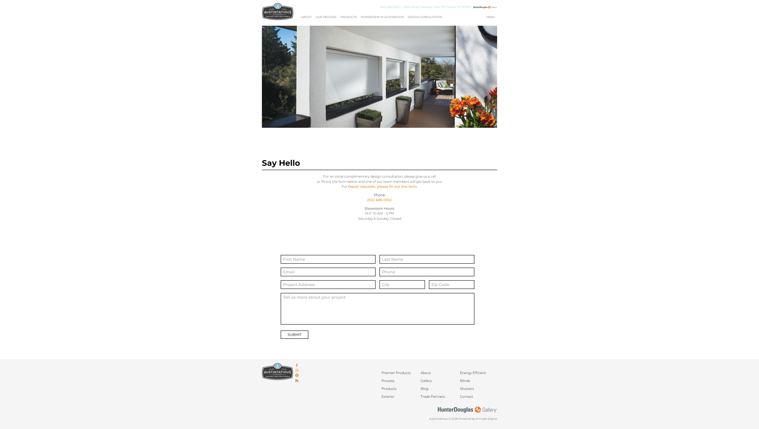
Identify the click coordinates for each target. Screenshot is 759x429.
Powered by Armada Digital (478, 418)
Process (387, 381)
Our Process (326, 17)
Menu (490, 17)
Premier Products (396, 373)
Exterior (388, 397)
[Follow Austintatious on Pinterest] (297, 375)
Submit (295, 334)
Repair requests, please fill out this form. (383, 186)
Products (349, 17)
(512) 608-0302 (389, 7)
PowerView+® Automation (382, 17)
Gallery (426, 381)
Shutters (467, 389)
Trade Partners (433, 397)
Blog (425, 389)
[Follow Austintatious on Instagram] (297, 370)
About (306, 17)
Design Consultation (425, 17)
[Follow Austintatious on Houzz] (297, 380)
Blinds (465, 381)
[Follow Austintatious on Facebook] (297, 365)
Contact (466, 397)
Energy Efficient (473, 373)
